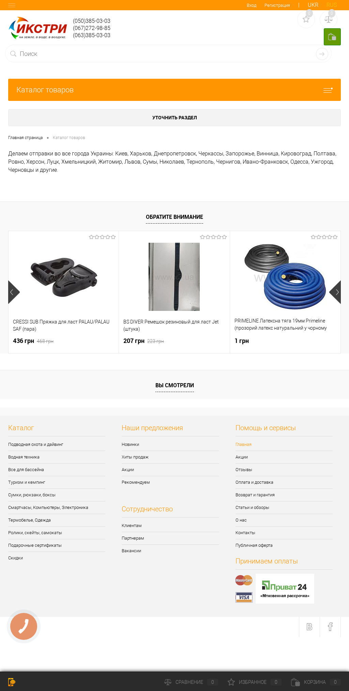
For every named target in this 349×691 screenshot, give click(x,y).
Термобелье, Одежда (29, 520)
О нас (241, 520)
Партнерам (133, 538)
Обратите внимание (174, 217)
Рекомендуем (136, 482)
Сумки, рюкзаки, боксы (32, 494)
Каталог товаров (45, 90)
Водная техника (24, 457)
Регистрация (277, 5)
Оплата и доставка (254, 482)
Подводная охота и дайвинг (35, 444)
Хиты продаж (135, 457)
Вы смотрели (174, 385)
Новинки (130, 444)
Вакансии (131, 550)
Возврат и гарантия (255, 494)
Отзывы (244, 469)
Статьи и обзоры (252, 507)
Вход (251, 5)
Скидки (15, 557)
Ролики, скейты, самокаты (35, 532)
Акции (128, 469)
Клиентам (132, 525)
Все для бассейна (26, 469)
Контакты (245, 532)
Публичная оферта (254, 545)
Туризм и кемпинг (26, 482)
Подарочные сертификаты (35, 545)
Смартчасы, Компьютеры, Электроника (48, 507)
